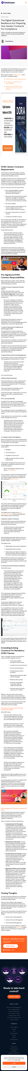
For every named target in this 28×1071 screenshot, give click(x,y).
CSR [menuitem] (14, 1031)
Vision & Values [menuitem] (14, 1027)
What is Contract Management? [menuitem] (14, 1007)
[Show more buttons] (25, 803)
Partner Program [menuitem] (14, 1033)
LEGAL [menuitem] (14, 1043)
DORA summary (17, 74)
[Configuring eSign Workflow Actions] (17, 803)
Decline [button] (14, 1066)
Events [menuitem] (14, 1037)
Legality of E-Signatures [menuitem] (14, 1053)
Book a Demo (10, 946)
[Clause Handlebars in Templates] (20, 803)
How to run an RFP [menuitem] (14, 1019)
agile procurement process (11, 513)
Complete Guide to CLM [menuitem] (14, 1015)
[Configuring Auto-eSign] (9, 803)
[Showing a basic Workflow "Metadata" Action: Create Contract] (6, 803)
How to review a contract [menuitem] (14, 1013)
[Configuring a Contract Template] (18, 803)
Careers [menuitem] (14, 1029)
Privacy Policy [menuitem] (14, 1047)
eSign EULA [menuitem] (14, 1051)
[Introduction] (5, 803)
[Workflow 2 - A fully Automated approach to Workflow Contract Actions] (8, 803)
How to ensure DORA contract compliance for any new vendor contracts (14, 88)
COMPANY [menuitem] (14, 1023)
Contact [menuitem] (14, 1035)
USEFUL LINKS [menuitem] (14, 1004)
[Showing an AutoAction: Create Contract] (11, 803)
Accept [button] (14, 1063)
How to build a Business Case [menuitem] (14, 1017)
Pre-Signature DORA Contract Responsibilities (14, 82)
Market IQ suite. (14, 479)
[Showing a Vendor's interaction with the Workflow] (15, 803)
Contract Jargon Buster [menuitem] (14, 1011)
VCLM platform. (11, 470)
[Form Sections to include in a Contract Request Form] (10, 803)
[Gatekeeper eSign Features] (18, 803)
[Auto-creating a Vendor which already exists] (9, 803)
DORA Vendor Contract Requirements (16, 79)
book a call (19, 927)
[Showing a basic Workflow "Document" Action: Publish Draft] (7, 803)
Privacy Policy (18, 1060)
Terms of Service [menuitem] (14, 1049)
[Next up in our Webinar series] (23, 803)
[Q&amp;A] (21, 803)
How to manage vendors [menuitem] (14, 1009)
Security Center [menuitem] (14, 1039)
